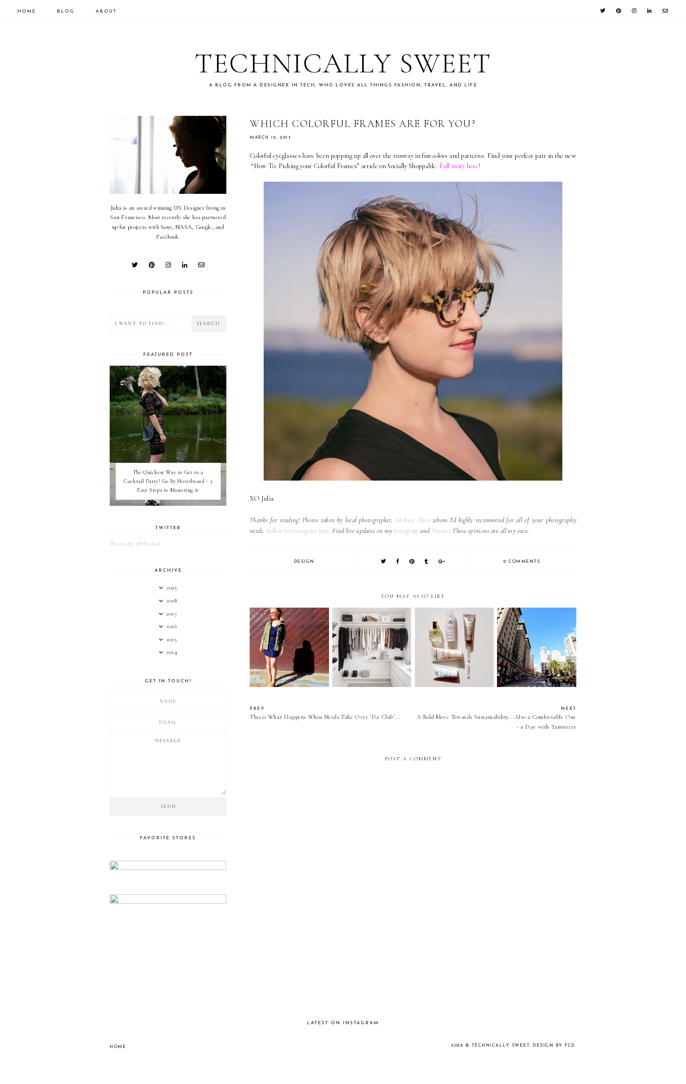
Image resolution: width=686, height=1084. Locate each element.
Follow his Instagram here (297, 531)
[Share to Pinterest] (412, 562)
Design (304, 562)
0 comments (522, 562)
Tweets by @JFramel (135, 543)
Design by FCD (554, 1045)
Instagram (406, 531)
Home (26, 11)
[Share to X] (384, 562)
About (106, 11)
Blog (66, 11)
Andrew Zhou (412, 520)
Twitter (440, 531)
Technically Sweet (343, 63)
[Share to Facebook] (398, 562)
